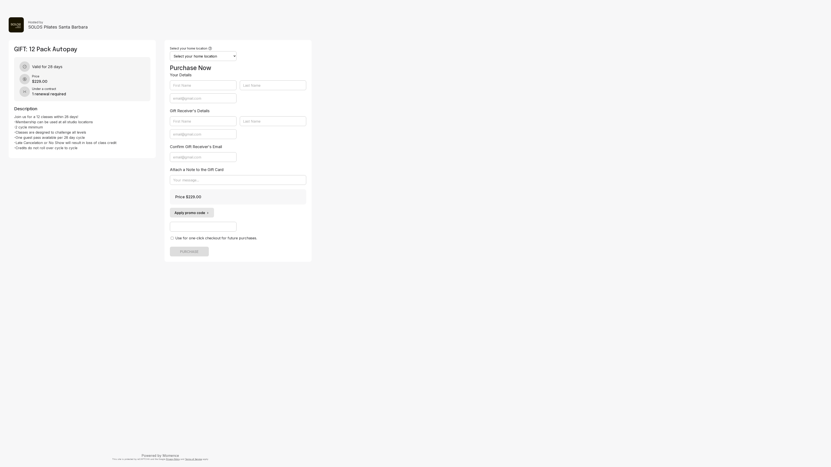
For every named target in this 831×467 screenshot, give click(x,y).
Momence (171, 455)
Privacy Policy (173, 459)
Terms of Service (193, 459)
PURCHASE (189, 251)
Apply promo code (189, 213)
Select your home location (188, 48)
